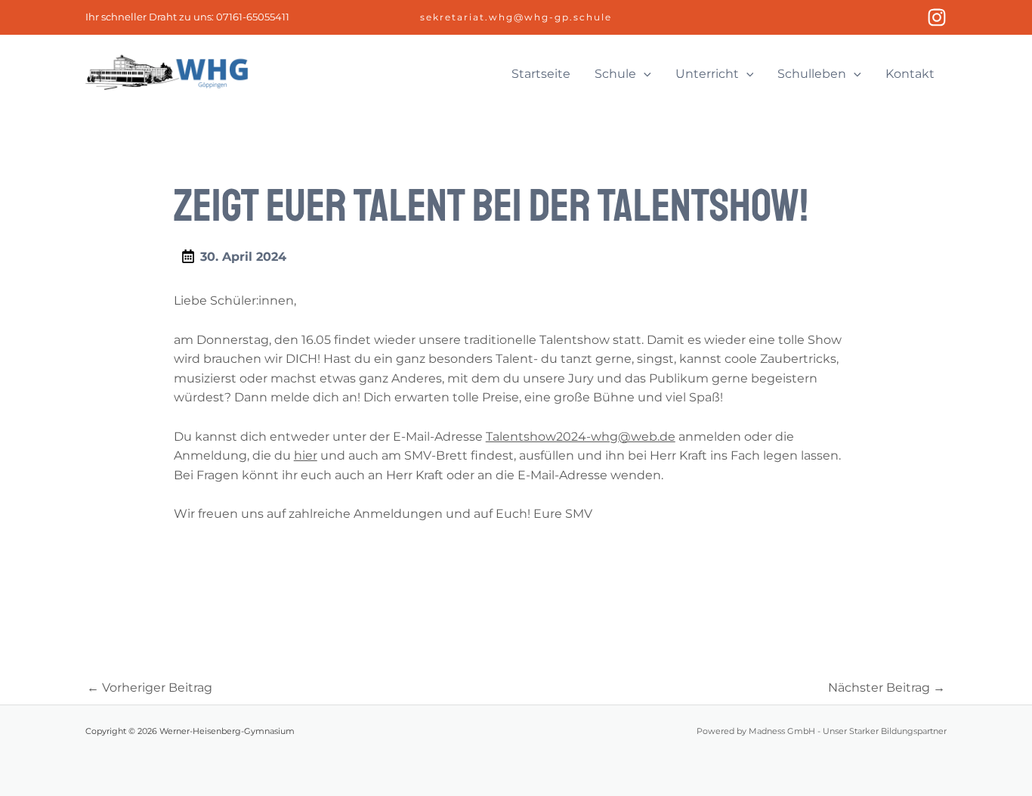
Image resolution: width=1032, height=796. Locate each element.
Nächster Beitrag (886, 687)
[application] (643, 74)
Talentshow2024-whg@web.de (580, 436)
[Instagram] (937, 17)
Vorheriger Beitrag (149, 687)
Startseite (540, 74)
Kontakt (910, 74)
